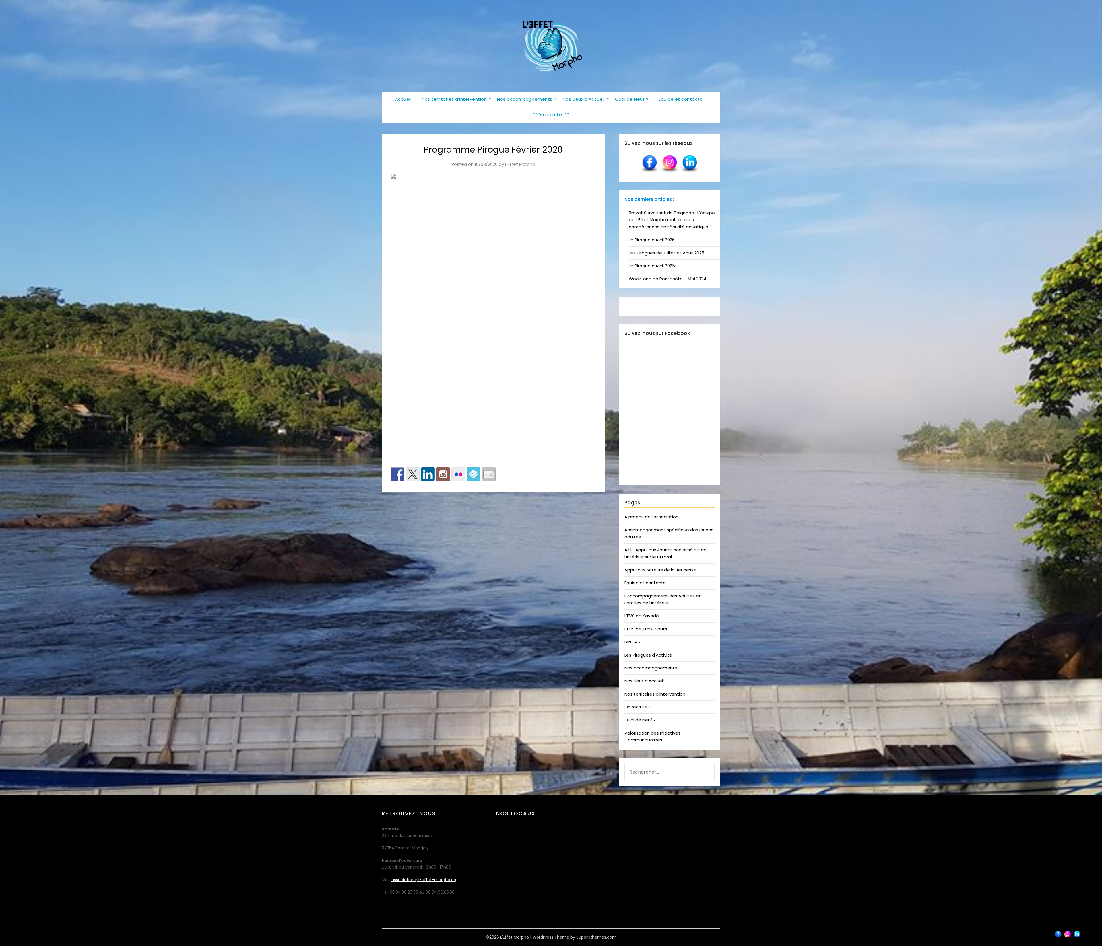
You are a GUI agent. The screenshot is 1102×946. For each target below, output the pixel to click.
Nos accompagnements (524, 99)
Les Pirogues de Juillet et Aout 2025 (666, 253)
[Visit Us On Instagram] (669, 172)
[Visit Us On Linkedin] (690, 172)
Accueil (403, 99)
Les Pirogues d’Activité (648, 655)
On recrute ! (637, 707)
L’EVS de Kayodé (641, 616)
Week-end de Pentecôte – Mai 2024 (667, 279)
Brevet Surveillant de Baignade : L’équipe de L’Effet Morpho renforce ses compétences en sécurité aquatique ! (672, 220)
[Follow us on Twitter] (413, 474)
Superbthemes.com (596, 937)
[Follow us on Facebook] (397, 474)
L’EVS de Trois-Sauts (645, 629)
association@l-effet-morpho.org (424, 880)
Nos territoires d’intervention (454, 99)
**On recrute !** (551, 115)
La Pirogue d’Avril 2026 (652, 240)
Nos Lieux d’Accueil (584, 99)
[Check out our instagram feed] (443, 474)
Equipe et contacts (680, 99)
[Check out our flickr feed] (458, 474)
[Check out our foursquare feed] (473, 474)
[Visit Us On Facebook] (649, 172)
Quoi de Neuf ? (631, 99)
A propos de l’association (651, 517)
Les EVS (632, 642)
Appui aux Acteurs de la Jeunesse (660, 570)
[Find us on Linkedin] (428, 474)
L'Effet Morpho (520, 164)
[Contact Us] (489, 474)
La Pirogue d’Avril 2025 (652, 266)
